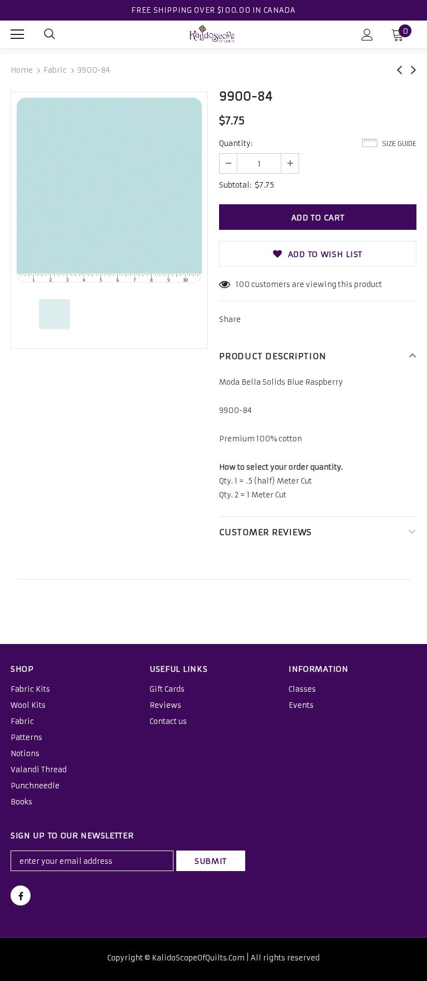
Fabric (55, 70)
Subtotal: (235, 185)
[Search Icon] (49, 34)
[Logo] (212, 34)
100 (243, 284)
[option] (109, 190)
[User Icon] (367, 35)
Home (22, 70)
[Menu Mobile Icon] (17, 34)
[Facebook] (21, 895)
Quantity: (235, 143)
